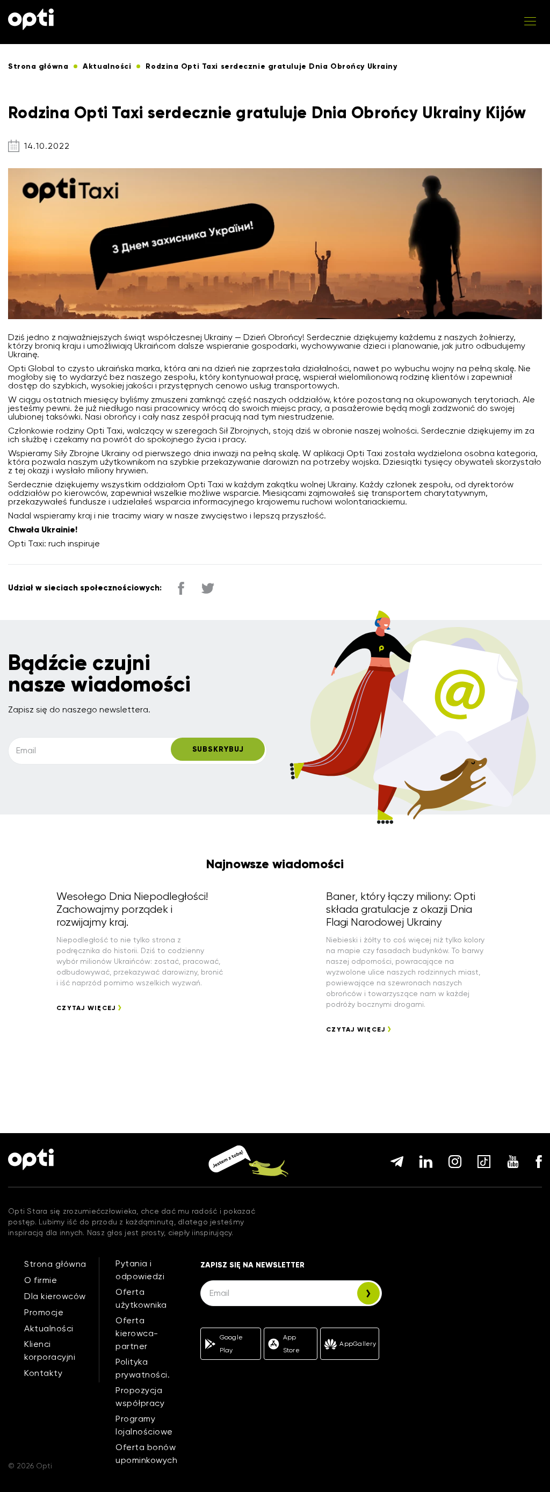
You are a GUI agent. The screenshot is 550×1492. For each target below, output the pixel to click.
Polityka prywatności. (142, 1368)
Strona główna (55, 1264)
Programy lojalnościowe (144, 1425)
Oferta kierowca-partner (136, 1333)
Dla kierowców (55, 1296)
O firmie (40, 1280)
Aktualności (49, 1328)
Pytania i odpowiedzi (139, 1269)
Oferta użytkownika (141, 1298)
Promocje (43, 1312)
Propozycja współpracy (139, 1396)
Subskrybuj (218, 749)
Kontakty (43, 1373)
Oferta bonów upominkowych (146, 1453)
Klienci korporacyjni (49, 1350)
